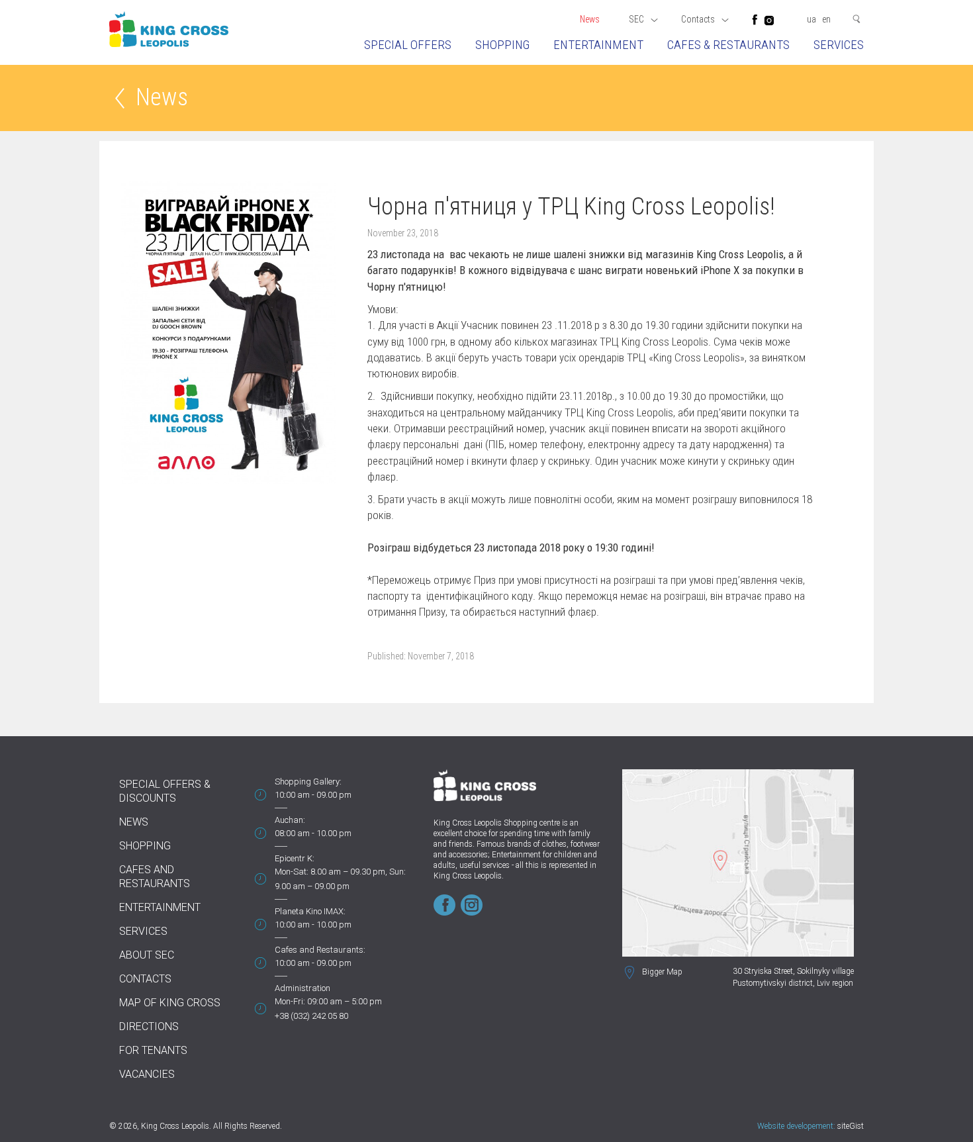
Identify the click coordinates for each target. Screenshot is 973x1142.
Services (838, 44)
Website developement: (796, 1126)
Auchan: (290, 820)
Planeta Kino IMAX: (310, 911)
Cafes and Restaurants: (320, 950)
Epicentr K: (294, 858)
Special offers (407, 44)
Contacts (145, 979)
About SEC (146, 955)
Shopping (502, 44)
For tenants (153, 1050)
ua (811, 19)
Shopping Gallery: (308, 781)
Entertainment (598, 44)
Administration (302, 988)
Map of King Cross (169, 1002)
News (590, 19)
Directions (149, 1026)
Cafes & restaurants (728, 44)
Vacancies (147, 1074)
